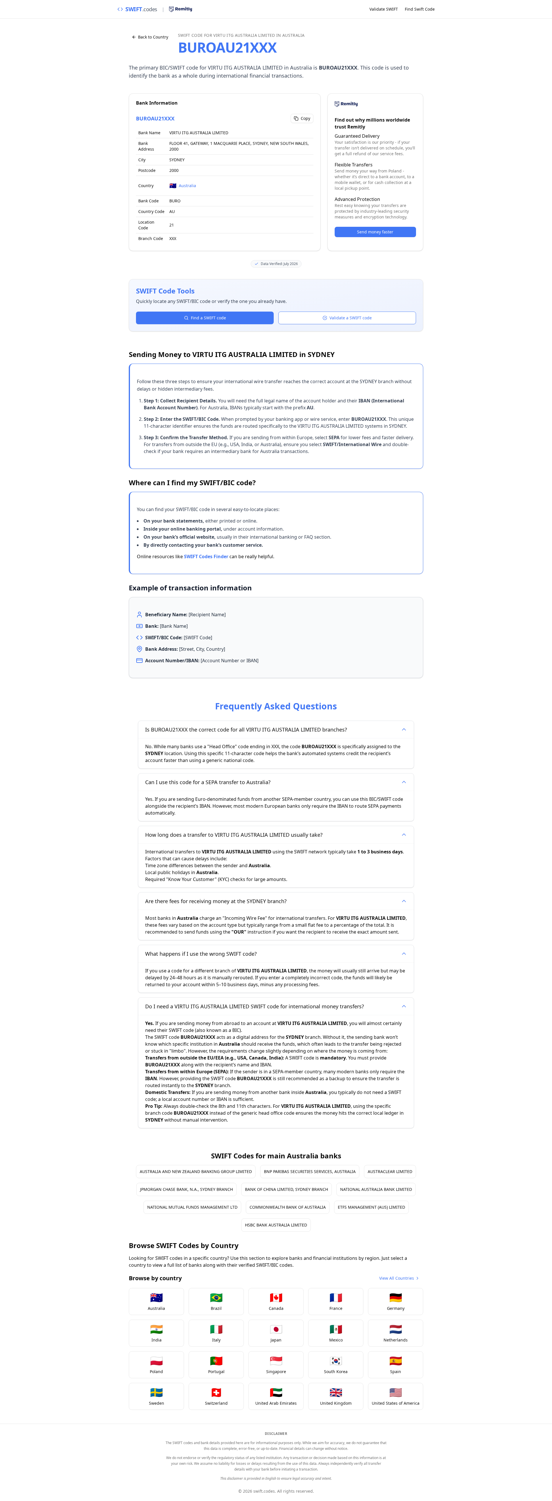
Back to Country (153, 37)
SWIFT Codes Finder (206, 556)
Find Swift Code (420, 9)
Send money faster (375, 232)
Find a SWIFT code (208, 317)
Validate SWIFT (383, 9)
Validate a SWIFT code (350, 317)
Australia (187, 185)
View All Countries (396, 1278)
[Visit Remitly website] (180, 9)
